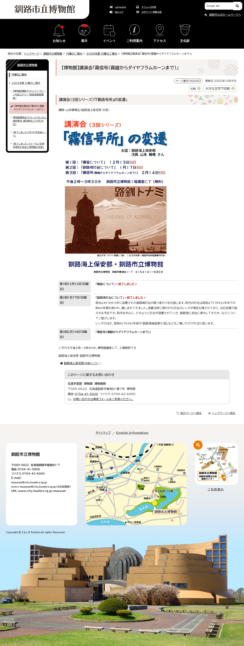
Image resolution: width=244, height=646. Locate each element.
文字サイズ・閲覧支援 (151, 12)
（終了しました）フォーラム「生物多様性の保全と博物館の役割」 (28, 145)
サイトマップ (103, 432)
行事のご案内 (74, 53)
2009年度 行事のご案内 (101, 53)
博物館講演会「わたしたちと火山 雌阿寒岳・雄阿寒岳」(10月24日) (30, 121)
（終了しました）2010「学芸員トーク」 (29, 134)
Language (120, 7)
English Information (132, 432)
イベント (109, 41)
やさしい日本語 (148, 7)
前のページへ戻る (191, 413)
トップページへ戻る (223, 413)
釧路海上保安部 (81, 363)
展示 (84, 41)
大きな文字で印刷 (217, 88)
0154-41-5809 (86, 394)
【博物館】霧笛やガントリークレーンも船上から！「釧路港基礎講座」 (29, 94)
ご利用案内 (134, 41)
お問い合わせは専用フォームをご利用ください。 (103, 399)
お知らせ (59, 41)
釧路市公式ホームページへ (225, 14)
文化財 (185, 41)
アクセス (159, 41)
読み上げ (119, 12)
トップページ (31, 53)
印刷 (193, 88)
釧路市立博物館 (52, 53)
